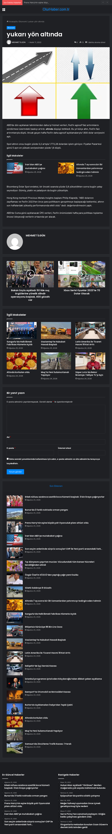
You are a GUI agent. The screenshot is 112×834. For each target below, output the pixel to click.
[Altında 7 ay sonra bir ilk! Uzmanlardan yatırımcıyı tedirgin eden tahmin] (66, 168)
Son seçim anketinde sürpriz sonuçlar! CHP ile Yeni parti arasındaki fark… (63, 548)
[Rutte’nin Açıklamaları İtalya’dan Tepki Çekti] (15, 708)
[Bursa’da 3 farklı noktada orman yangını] (15, 513)
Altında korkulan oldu (18, 372)
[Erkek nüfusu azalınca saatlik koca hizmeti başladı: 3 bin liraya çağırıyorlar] (15, 500)
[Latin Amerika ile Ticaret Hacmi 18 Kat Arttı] (90, 330)
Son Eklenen (56, 486)
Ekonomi (23, 21)
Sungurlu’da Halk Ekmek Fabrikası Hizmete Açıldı (19, 343)
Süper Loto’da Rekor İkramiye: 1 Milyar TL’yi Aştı (89, 373)
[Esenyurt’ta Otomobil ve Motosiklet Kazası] (15, 695)
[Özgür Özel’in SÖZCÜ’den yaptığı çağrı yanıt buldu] (15, 578)
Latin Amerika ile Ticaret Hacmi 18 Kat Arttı (88, 343)
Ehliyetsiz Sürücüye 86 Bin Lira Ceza (43, 626)
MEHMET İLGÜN (19, 42)
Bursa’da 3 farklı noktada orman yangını (46, 509)
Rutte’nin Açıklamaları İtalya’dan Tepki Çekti (49, 704)
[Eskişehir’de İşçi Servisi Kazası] (15, 669)
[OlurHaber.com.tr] (56, 9)
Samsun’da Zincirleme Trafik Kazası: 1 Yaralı (48, 743)
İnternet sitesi (64, 448)
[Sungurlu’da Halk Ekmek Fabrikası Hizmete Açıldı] (22, 330)
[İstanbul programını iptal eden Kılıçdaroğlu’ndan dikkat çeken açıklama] (15, 682)
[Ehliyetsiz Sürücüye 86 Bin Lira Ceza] (15, 630)
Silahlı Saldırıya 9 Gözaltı (38, 587)
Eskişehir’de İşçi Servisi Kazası (41, 665)
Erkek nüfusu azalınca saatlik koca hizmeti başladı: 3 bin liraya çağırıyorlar (64, 496)
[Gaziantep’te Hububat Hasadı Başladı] (56, 330)
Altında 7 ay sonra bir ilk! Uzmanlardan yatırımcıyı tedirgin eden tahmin (89, 168)
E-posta (11, 448)
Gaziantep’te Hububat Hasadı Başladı (53, 343)
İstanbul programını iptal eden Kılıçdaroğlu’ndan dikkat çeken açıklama (63, 678)
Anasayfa (12, 21)
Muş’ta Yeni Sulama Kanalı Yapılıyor (55, 373)
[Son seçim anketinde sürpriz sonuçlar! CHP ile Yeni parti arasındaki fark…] (15, 552)
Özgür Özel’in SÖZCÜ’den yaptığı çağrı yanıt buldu (51, 574)
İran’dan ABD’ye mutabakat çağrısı (43, 535)
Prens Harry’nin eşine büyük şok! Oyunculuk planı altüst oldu (51, 2)
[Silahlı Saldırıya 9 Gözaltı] (15, 591)
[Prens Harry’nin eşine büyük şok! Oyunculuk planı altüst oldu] (15, 526)
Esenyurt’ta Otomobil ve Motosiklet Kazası (48, 691)
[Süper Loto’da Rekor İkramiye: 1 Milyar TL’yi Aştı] (90, 361)
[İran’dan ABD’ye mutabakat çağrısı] (15, 168)
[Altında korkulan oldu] (22, 361)
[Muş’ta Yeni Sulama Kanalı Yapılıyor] (56, 361)
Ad (9, 437)
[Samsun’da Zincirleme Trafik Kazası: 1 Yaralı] (15, 747)
